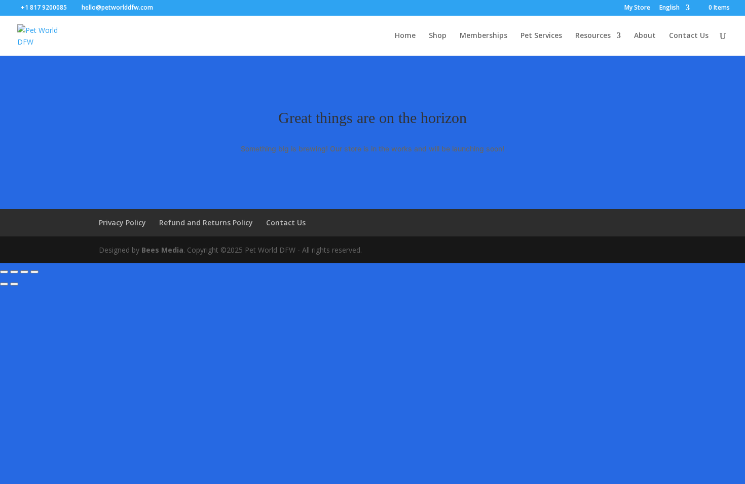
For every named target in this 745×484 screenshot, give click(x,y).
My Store (637, 8)
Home (405, 36)
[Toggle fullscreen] (14, 271)
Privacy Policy (122, 222)
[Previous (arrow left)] (4, 284)
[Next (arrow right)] (14, 284)
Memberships (483, 36)
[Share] (24, 271)
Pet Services (541, 36)
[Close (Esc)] (34, 271)
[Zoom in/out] (4, 271)
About (645, 36)
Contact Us (689, 36)
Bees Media (162, 250)
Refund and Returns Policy (206, 222)
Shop (437, 36)
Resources (593, 36)
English (669, 8)
